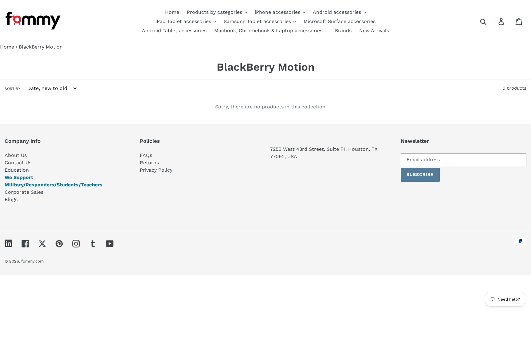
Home (7, 47)
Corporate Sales (24, 192)
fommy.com (32, 261)
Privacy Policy (156, 170)
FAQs (146, 155)
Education (17, 170)
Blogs (11, 199)
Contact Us (18, 163)
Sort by (12, 89)
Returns (149, 163)
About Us (16, 155)
